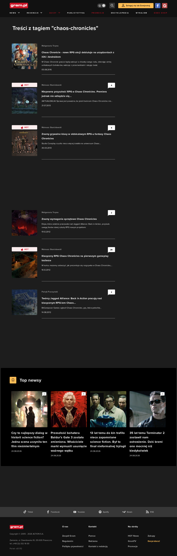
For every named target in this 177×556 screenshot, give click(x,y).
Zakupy (151, 535)
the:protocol (154, 541)
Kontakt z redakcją (98, 546)
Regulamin (67, 541)
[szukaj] (112, 5)
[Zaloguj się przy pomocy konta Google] (164, 5)
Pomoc (92, 535)
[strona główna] (26, 5)
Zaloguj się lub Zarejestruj (138, 5)
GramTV (132, 541)
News (13, 13)
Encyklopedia (120, 13)
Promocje (98, 13)
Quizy (53, 13)
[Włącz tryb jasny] (101, 5)
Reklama (92, 541)
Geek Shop (160, 13)
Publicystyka (76, 13)
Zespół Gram (69, 535)
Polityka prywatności (72, 546)
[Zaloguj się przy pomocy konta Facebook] (157, 5)
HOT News (133, 535)
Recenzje (33, 13)
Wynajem (141, 13)
